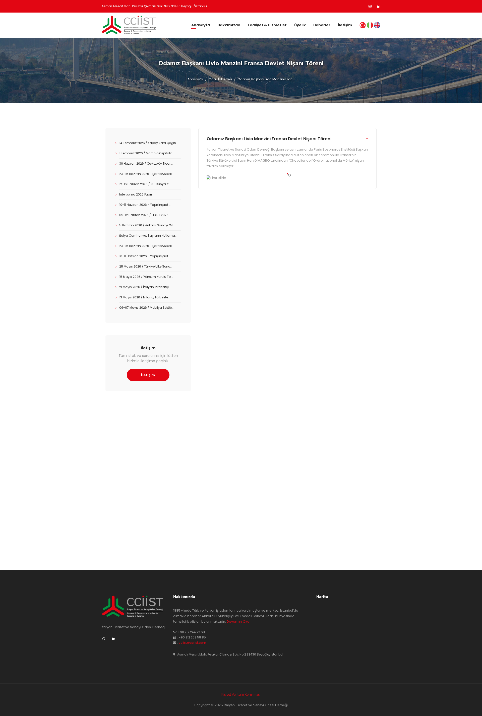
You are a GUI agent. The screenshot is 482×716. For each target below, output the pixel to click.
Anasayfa (200, 25)
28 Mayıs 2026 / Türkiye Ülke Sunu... (145, 266)
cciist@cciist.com (192, 642)
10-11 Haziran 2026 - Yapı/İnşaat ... (145, 205)
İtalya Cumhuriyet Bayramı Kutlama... (148, 235)
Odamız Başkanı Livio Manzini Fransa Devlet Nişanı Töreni (269, 138)
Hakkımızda (228, 25)
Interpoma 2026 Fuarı (135, 194)
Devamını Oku (238, 621)
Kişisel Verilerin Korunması (241, 694)
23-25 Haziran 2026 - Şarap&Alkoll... (146, 174)
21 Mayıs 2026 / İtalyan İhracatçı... (145, 287)
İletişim (345, 25)
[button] (287, 173)
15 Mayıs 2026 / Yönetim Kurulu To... (146, 277)
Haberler (321, 25)
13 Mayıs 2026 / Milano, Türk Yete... (144, 297)
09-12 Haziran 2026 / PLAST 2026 (143, 215)
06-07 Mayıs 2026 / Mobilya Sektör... (146, 307)
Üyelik (300, 25)
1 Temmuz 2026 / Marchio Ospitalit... (146, 153)
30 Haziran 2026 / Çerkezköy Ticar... (146, 163)
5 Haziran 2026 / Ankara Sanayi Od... (147, 225)
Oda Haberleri (220, 79)
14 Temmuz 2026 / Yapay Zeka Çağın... (148, 143)
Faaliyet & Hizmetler (267, 25)
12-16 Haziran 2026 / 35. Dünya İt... (145, 184)
